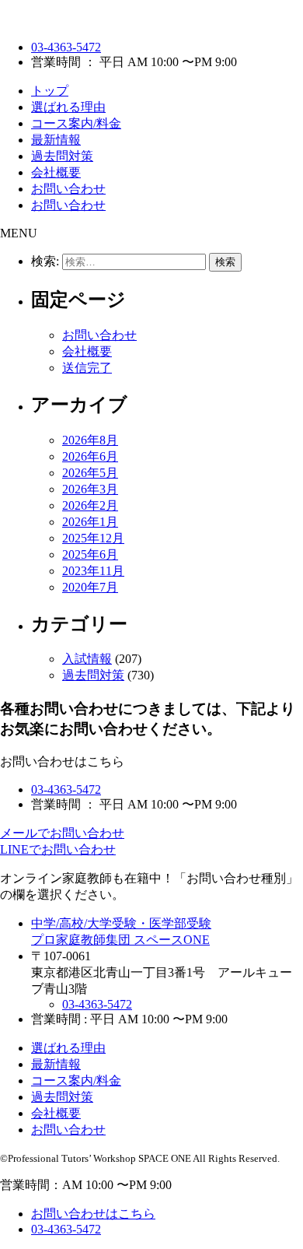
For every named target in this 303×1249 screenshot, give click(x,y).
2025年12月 (93, 538)
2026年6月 (90, 456)
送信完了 (87, 367)
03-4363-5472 (66, 47)
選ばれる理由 (68, 107)
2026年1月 (90, 521)
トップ (49, 90)
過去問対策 (62, 156)
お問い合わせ (68, 188)
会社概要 (56, 172)
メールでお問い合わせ (62, 833)
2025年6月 (90, 554)
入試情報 (87, 658)
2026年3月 (90, 489)
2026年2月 (90, 505)
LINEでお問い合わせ (58, 849)
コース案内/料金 (76, 123)
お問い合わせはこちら (93, 1213)
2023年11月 (93, 570)
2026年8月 (90, 440)
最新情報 (56, 139)
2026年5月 (90, 472)
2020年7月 (90, 587)
